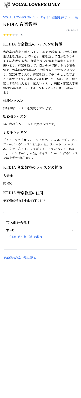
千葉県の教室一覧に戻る (19, 258)
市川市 (22, 236)
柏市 (30, 236)
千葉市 (13, 236)
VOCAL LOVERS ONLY (36, 4)
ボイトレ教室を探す (53, 17)
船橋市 (38, 236)
